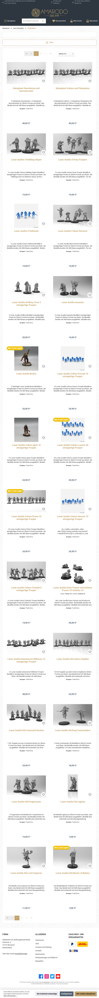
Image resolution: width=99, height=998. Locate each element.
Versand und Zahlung (43, 947)
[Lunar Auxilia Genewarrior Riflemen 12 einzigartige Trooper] (26, 644)
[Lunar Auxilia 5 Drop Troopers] (72, 144)
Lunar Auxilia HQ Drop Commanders (72, 730)
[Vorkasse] (73, 951)
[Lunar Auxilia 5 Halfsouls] (26, 216)
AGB (37, 944)
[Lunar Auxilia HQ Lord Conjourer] (26, 858)
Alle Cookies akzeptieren (85, 994)
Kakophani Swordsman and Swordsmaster (26, 89)
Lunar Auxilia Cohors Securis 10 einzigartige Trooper (72, 517)
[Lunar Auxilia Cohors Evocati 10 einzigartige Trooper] (72, 358)
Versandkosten (46, 982)
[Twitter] (52, 976)
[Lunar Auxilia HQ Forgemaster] (26, 786)
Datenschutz (40, 954)
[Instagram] (46, 976)
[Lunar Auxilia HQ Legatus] (72, 786)
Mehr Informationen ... (10, 996)
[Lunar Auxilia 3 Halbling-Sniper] (26, 144)
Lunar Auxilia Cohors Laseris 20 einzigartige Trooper (72, 446)
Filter (51, 43)
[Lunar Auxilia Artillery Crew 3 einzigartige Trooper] (26, 287)
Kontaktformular (21, 954)
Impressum (39, 940)
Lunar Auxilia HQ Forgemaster (26, 801)
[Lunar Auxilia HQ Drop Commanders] (72, 715)
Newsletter (39, 961)
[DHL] (82, 944)
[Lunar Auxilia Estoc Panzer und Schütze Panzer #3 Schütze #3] (72, 572)
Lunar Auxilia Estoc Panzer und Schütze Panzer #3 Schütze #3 (72, 589)
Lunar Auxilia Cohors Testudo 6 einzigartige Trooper (26, 589)
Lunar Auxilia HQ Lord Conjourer (26, 873)
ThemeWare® (64, 983)
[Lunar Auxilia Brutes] (26, 358)
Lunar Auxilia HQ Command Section (26, 730)
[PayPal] (72, 944)
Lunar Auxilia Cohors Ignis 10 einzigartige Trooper (26, 446)
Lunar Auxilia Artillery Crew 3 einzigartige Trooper (26, 303)
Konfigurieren (66, 994)
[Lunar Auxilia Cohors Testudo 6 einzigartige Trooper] (26, 572)
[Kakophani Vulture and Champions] (72, 73)
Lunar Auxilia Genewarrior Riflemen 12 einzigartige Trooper (26, 660)
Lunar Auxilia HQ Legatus (72, 801)
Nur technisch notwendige (47, 994)
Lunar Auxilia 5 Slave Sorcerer (73, 231)
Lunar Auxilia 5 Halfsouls (26, 231)
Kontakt (38, 951)
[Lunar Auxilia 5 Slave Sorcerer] (72, 216)
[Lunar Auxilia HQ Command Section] (26, 715)
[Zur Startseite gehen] (49, 12)
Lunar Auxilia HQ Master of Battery (73, 873)
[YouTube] (58, 976)
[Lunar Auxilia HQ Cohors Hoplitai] (72, 644)
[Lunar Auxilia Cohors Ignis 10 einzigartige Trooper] (26, 430)
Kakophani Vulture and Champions (73, 88)
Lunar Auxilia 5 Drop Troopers (72, 159)
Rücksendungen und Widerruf (46, 958)
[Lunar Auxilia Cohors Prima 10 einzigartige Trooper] (26, 501)
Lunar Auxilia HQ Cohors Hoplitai (73, 659)
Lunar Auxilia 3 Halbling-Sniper (26, 159)
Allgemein (40, 934)
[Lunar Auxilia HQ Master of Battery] (72, 858)
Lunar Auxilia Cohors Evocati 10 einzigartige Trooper (72, 375)
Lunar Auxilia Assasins (73, 302)
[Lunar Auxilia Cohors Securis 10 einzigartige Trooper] (72, 501)
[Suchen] (43, 21)
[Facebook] (41, 976)
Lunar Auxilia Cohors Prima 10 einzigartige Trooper (26, 517)
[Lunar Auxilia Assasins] (72, 287)
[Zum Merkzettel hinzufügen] (43, 81)
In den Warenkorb (26, 128)
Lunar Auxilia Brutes (26, 373)
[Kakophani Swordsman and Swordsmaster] (26, 73)
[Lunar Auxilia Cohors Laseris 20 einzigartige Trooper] (72, 430)
